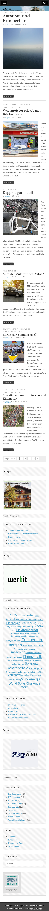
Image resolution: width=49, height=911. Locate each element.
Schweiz (21, 664)
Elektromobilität (27, 630)
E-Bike (40, 626)
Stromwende (13, 810)
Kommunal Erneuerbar (18, 718)
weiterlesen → (8, 96)
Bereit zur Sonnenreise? (20, 334)
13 (34, 459)
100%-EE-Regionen (16, 705)
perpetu (7, 24)
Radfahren (28, 660)
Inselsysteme (36, 645)
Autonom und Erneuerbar (16, 18)
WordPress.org (14, 846)
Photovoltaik (32, 657)
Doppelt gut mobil (18, 192)
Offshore (11, 657)
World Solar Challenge (24, 683)
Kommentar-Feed (16, 843)
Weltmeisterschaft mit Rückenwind (22, 112)
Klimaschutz (16, 652)
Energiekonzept (18, 636)
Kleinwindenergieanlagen (24, 649)
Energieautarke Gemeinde (19, 633)
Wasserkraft (24, 675)
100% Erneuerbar (22, 615)
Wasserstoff (36, 675)
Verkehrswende (23, 12)
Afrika (37, 616)
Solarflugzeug (35, 668)
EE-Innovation (14, 797)
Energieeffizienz (35, 633)
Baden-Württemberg (28, 619)
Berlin (40, 619)
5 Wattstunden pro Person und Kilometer (24, 397)
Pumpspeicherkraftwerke (16, 660)
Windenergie (31, 679)
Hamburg (26, 646)
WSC (24, 687)
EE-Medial (12, 800)
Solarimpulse (11, 672)
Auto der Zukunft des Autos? (23, 274)
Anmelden (12, 836)
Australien (12, 619)
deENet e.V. (13, 708)
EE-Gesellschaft (15, 794)
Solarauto (31, 663)
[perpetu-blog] (24, 8)
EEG (13, 630)
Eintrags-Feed (14, 840)
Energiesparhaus (13, 640)
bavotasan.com (36, 908)
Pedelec (18, 657)
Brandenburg (28, 623)
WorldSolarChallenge (12, 107)
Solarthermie (23, 672)
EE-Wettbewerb (9, 12)
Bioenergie (13, 623)
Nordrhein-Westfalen (34, 653)
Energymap (13, 711)
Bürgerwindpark (29, 626)
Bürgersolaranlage (14, 626)
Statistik (33, 672)
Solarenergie (17, 668)
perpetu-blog (23, 906)
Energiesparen (31, 636)
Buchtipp (40, 623)
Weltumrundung (14, 680)
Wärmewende (14, 817)
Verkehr (13, 675)
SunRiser (40, 672)
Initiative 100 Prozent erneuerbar (22, 714)
